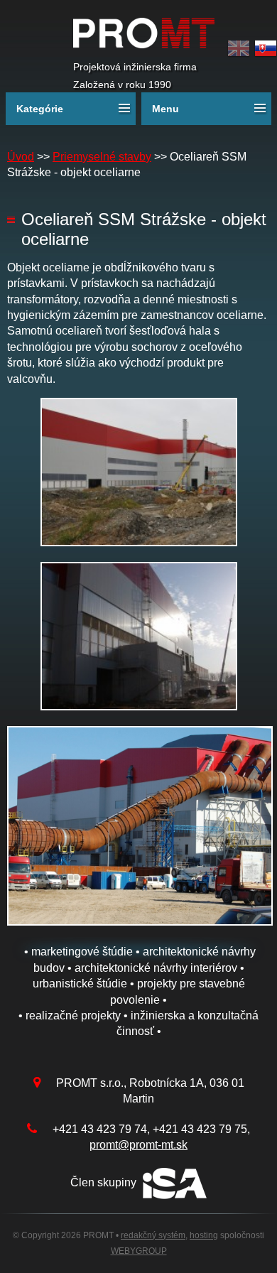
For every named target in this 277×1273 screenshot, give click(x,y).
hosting (204, 1235)
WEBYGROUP (139, 1251)
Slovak (265, 49)
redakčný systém (153, 1235)
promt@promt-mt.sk (138, 1145)
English (238, 49)
